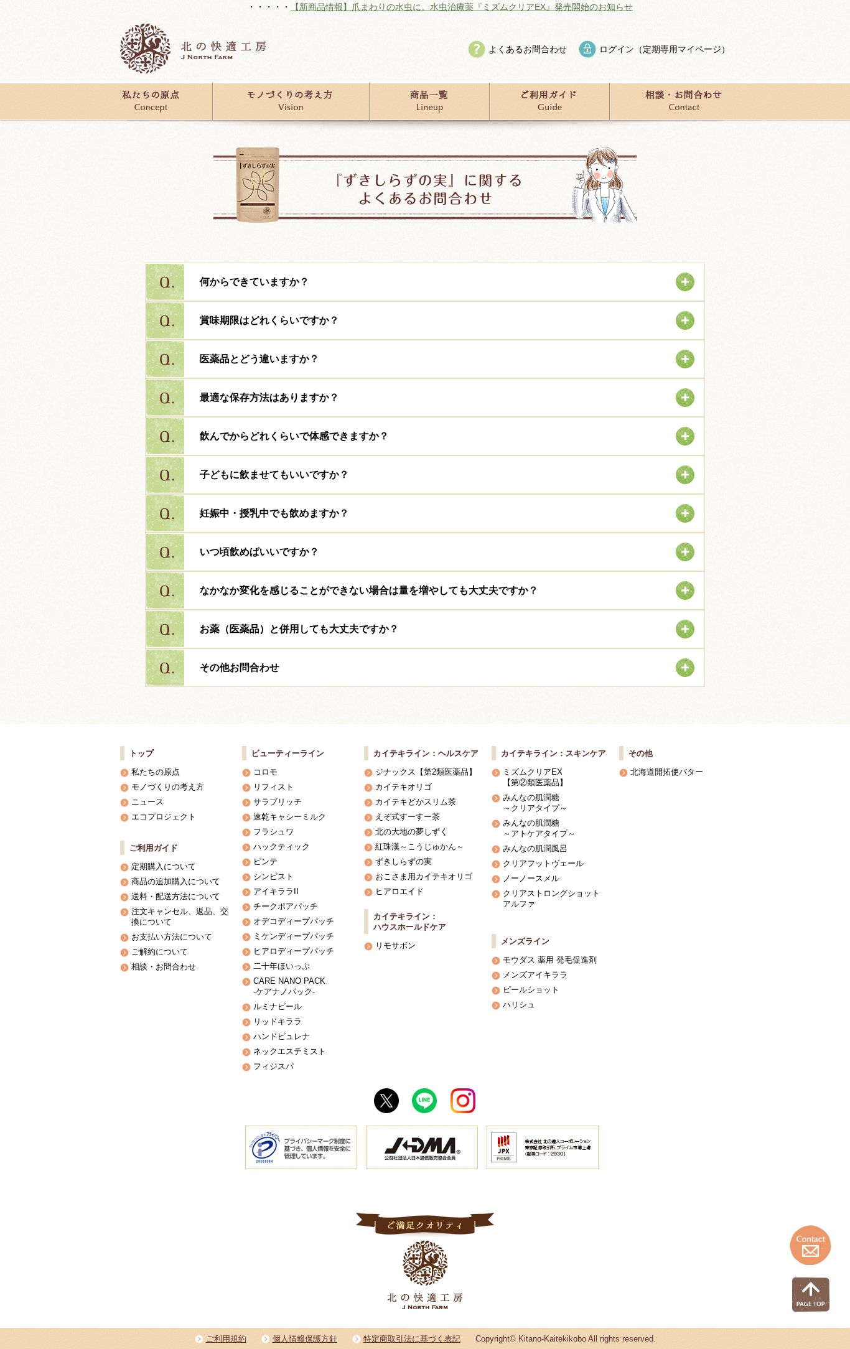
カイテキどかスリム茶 (415, 801)
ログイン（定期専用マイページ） (664, 49)
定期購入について (163, 866)
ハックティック (281, 846)
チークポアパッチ (285, 906)
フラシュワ (273, 831)
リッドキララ (277, 1021)
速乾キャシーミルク (289, 816)
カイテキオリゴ (403, 786)
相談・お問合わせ (163, 966)
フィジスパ (273, 1066)
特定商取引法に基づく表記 (411, 1338)
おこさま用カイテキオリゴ (423, 876)
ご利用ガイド (153, 847)
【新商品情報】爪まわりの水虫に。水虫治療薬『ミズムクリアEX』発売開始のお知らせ (421, 7)
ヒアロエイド (399, 891)
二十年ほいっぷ (281, 966)
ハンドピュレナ (281, 1036)
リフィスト (273, 786)
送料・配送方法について (175, 896)
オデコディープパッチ (293, 921)
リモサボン (395, 945)
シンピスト (273, 876)
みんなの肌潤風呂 (535, 848)
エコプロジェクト (163, 816)
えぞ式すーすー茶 (407, 816)
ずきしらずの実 (403, 861)
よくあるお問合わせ (527, 49)
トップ (141, 753)
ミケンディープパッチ (293, 936)
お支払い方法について (171, 936)
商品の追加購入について (175, 881)
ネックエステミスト (289, 1051)
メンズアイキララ (535, 974)
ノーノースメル (531, 878)
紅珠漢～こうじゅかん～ (419, 846)
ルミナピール (277, 1006)
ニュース (147, 801)
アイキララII (276, 891)
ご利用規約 (226, 1338)
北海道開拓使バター (666, 772)
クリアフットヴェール (543, 863)
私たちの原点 (155, 772)
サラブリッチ (277, 801)
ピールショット (531, 989)
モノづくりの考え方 (167, 786)
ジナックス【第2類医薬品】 (426, 772)
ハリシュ (519, 1004)
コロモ (265, 772)
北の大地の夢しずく (411, 831)
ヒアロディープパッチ (293, 951)
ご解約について (159, 951)
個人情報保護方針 (305, 1338)
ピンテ (265, 861)
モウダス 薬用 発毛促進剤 (550, 959)
